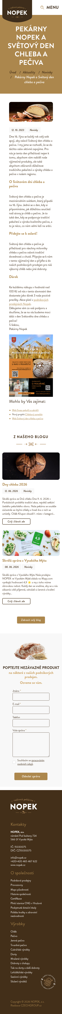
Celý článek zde (16, 521)
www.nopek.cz (18, 865)
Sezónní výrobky (19, 977)
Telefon (16, 717)
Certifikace (16, 898)
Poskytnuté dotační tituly (23, 908)
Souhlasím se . (30, 762)
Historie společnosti (21, 894)
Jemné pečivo (17, 940)
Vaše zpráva (19, 730)
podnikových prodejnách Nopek (28, 302)
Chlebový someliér (34, 414)
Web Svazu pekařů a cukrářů (25, 410)
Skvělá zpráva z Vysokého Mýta (24, 560)
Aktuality (29, 72)
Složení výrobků (19, 981)
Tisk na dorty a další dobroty (25, 968)
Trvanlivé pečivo (19, 945)
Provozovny (17, 885)
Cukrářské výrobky (20, 950)
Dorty (14, 954)
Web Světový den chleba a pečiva (27, 418)
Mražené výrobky (19, 959)
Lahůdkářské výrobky (21, 972)
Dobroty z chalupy (20, 963)
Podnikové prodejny (21, 880)
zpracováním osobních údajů (30, 762)
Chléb (14, 931)
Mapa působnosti (19, 890)
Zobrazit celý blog (31, 620)
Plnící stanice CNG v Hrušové (26, 903)
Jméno (17, 691)
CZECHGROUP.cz (31, 1005)
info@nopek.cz (18, 858)
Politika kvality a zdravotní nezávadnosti (24, 914)
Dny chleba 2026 (14, 484)
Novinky (47, 72)
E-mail (17, 704)
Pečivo (14, 936)
